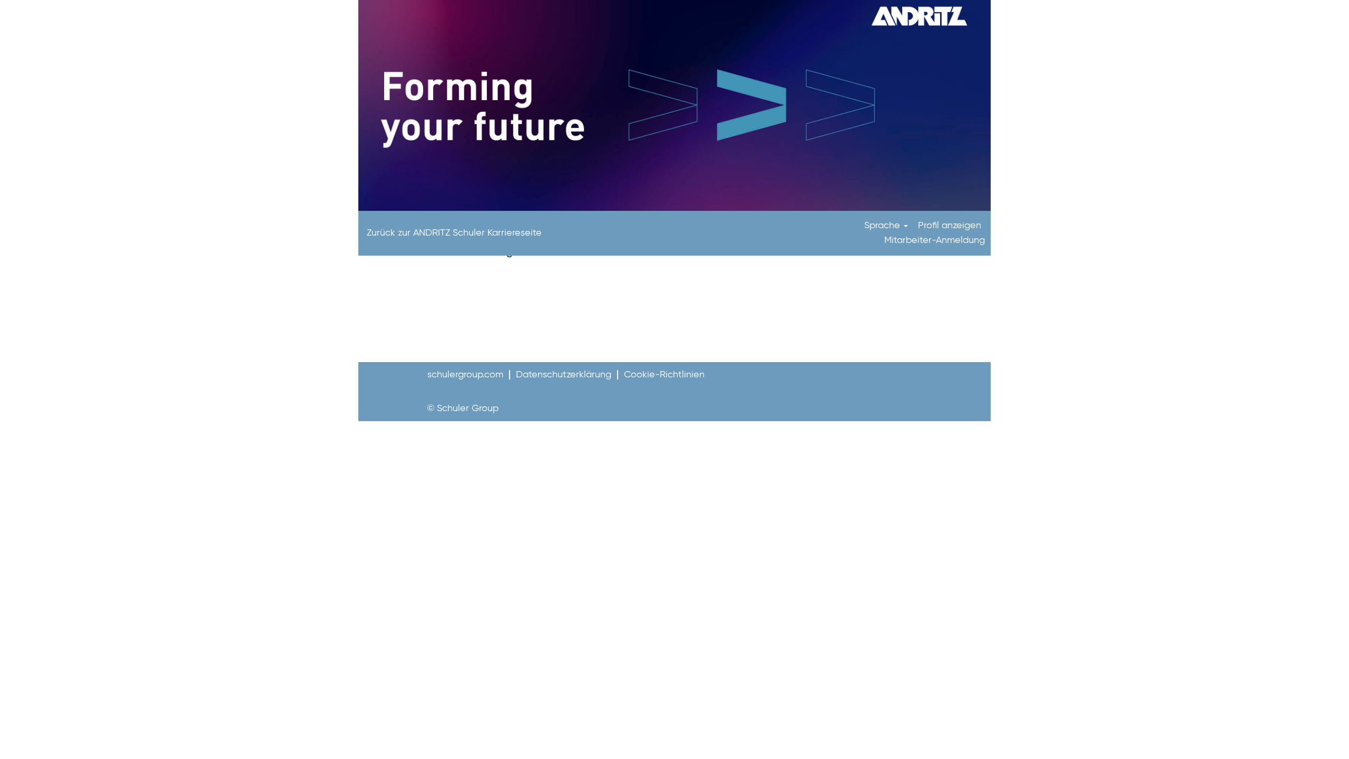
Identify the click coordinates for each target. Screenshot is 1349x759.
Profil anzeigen (949, 225)
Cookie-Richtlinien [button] (664, 375)
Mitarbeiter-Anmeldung (934, 240)
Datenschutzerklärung (563, 375)
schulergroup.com (465, 375)
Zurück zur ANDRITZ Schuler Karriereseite (454, 233)
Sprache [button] (883, 225)
